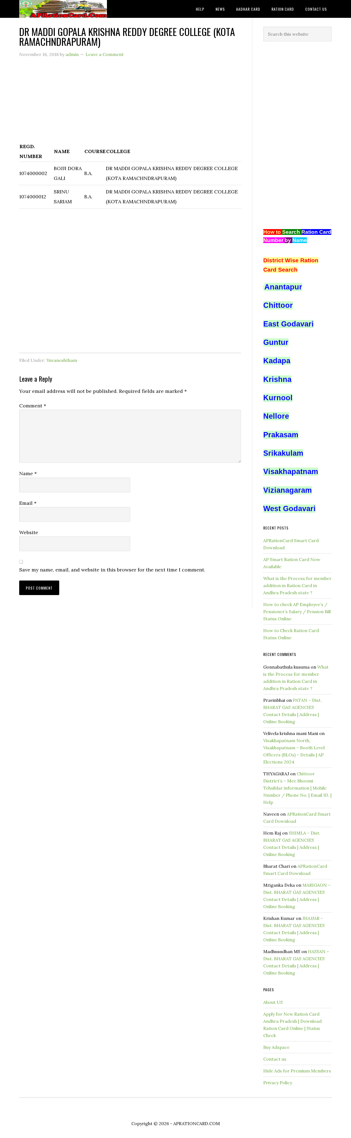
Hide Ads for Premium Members (297, 1071)
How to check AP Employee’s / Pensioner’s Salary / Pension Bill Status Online (297, 611)
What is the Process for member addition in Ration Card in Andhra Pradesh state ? (297, 585)
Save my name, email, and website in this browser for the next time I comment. (112, 570)
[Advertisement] (130, 102)
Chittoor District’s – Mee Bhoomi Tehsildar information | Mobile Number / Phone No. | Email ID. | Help (297, 788)
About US (273, 1002)
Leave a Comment (105, 54)
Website (28, 532)
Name (28, 473)
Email (27, 503)
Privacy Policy (277, 1082)
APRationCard (63, 9)
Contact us (274, 1059)
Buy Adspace (276, 1047)
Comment (32, 405)
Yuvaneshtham (61, 360)
